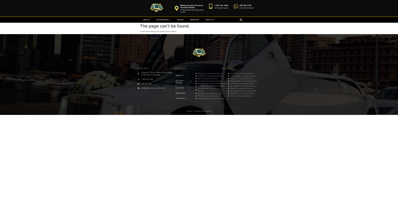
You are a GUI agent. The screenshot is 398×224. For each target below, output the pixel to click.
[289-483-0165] (235, 6)
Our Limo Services (162, 20)
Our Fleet (180, 20)
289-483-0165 (245, 5)
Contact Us (209, 20)
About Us (146, 20)
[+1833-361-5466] (210, 6)
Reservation (194, 20)
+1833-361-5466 (221, 5)
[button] (241, 20)
